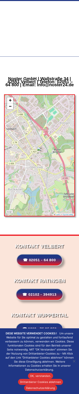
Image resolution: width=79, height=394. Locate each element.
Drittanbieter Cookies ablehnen (40, 382)
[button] (39, 151)
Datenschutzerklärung (40, 388)
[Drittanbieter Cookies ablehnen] (74, 361)
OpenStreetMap (68, 214)
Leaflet (57, 214)
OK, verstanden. (40, 375)
